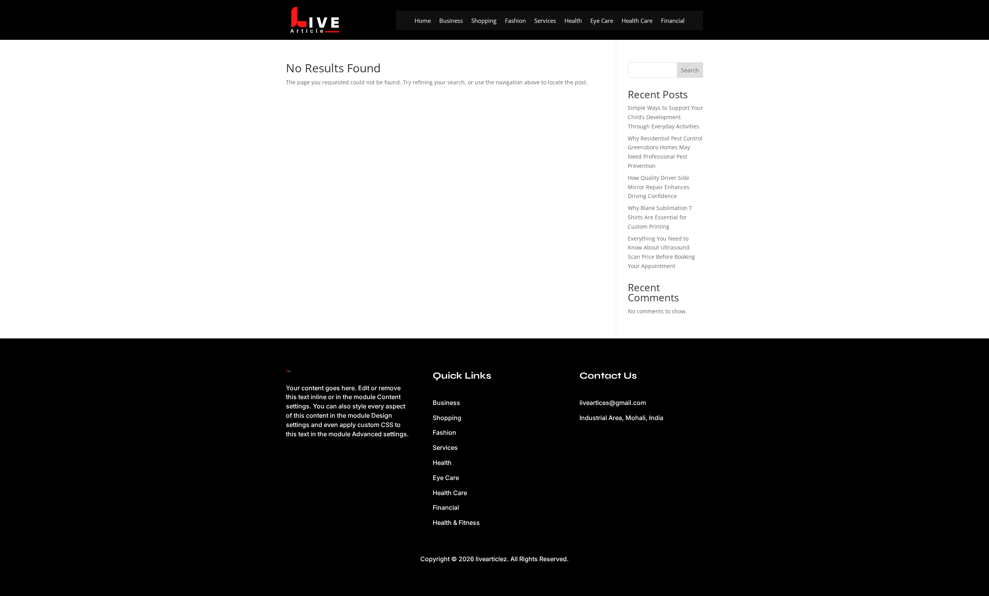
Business (451, 21)
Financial (673, 21)
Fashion (515, 21)
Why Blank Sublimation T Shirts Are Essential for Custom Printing (660, 217)
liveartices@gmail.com (612, 402)
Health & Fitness (456, 522)
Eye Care (601, 21)
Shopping (483, 21)
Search (690, 70)
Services (545, 21)
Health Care (637, 21)
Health (573, 21)
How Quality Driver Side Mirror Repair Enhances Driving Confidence (659, 187)
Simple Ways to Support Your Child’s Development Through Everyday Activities (665, 117)
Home (423, 21)
